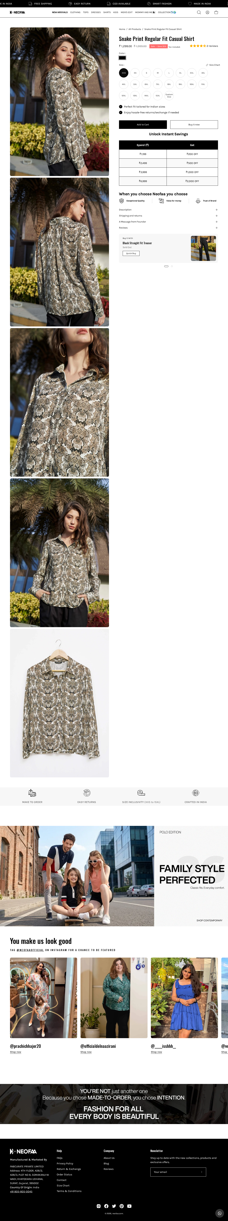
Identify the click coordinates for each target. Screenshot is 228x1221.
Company (109, 1150)
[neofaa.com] (17, 12)
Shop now (15, 1052)
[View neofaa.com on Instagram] (98, 1206)
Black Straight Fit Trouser (137, 243)
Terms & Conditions (69, 1191)
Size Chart (63, 1185)
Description (125, 209)
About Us (109, 1157)
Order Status (64, 1174)
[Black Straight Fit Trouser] (203, 248)
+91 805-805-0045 (21, 1191)
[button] (198, 45)
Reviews (123, 227)
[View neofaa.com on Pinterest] (121, 1206)
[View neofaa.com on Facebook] (106, 1206)
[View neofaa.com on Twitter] (114, 1206)
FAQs (59, 1157)
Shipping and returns (130, 215)
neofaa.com (117, 1213)
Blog (106, 1163)
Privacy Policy (65, 1163)
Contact (61, 1180)
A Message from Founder (132, 221)
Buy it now (194, 124)
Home (122, 29)
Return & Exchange (69, 1169)
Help (59, 1150)
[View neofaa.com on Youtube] (129, 1206)
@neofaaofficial (30, 950)
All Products (135, 29)
